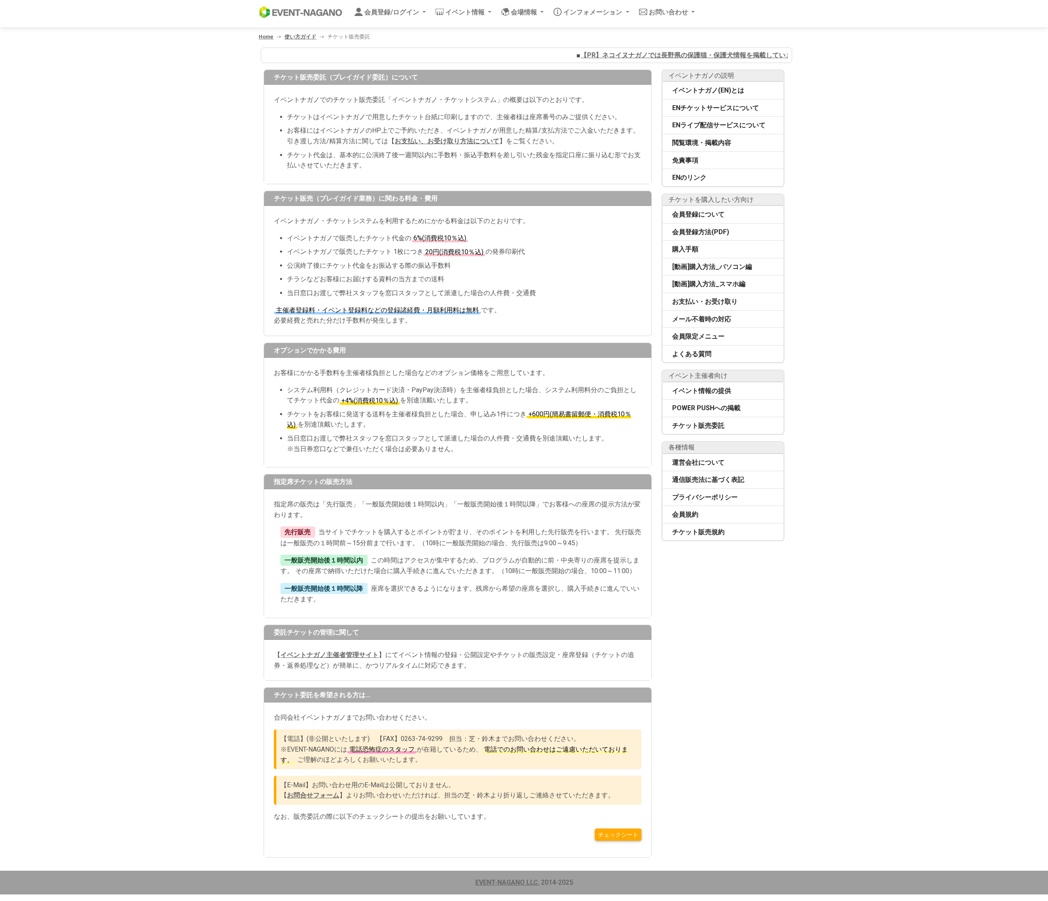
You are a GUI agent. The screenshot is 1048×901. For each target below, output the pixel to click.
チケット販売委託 (698, 425)
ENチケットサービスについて (715, 108)
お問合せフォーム (313, 795)
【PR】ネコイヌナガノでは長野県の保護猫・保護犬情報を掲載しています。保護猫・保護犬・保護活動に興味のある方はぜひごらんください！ (768, 55)
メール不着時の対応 (701, 319)
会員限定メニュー (698, 336)
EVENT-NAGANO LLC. (507, 882)
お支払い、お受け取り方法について (447, 141)
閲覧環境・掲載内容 (701, 143)
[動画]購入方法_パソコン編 (712, 267)
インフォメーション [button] (593, 12)
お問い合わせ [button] (669, 12)
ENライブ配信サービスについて (719, 125)
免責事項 (685, 160)
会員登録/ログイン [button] (392, 12)
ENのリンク (689, 177)
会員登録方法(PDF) (700, 232)
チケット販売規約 (698, 532)
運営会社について (698, 462)
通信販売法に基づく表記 (708, 479)
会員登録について (698, 214)
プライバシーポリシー (705, 497)
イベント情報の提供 (701, 391)
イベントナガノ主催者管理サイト (329, 655)
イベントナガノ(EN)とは (708, 90)
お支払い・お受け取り (705, 301)
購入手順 (685, 249)
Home (266, 37)
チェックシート (618, 834)
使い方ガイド (300, 37)
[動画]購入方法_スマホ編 (708, 284)
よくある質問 (691, 354)
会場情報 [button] (525, 12)
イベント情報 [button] (465, 12)
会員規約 (685, 514)
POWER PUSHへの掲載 (706, 408)
